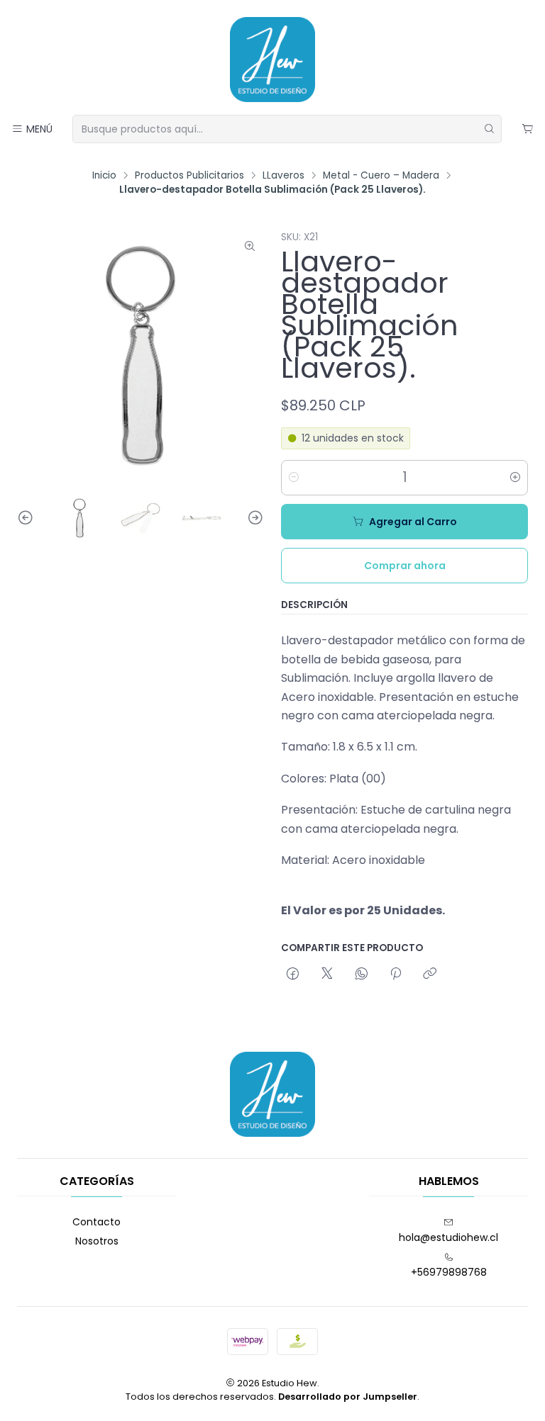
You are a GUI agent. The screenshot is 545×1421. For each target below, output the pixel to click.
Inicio (104, 176)
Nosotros (97, 1241)
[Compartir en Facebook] (292, 974)
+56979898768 (449, 1272)
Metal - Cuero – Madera (381, 176)
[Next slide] (253, 518)
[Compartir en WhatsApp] (361, 974)
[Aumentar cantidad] (515, 478)
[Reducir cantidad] (294, 478)
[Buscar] (490, 129)
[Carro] (527, 129)
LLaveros (283, 176)
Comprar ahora (405, 565)
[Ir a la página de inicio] (272, 59)
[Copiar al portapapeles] (429, 974)
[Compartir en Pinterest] (395, 974)
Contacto (96, 1222)
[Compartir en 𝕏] (327, 974)
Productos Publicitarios (189, 176)
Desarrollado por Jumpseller (347, 1397)
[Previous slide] (27, 518)
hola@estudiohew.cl (448, 1237)
